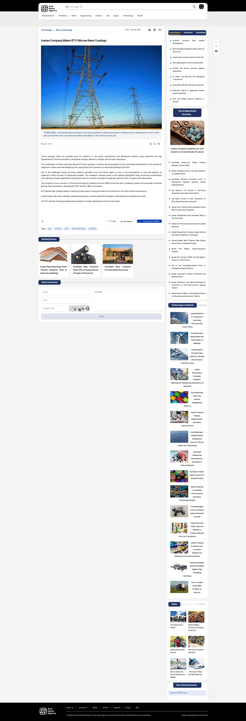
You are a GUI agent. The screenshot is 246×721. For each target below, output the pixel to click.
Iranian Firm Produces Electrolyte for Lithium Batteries (189, 225)
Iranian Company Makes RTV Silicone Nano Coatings (73, 41)
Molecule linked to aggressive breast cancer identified (188, 92)
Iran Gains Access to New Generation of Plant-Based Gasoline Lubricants (189, 200)
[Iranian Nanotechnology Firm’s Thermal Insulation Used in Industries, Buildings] (53, 254)
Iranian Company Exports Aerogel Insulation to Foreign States (189, 172)
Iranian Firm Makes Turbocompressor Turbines (189, 250)
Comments (201, 32)
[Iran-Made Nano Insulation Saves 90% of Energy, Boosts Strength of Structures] (85, 254)
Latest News (174, 32)
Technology (46, 30)
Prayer (128, 707)
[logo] (52, 8)
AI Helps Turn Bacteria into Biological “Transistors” (188, 78)
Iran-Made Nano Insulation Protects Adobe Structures (118, 268)
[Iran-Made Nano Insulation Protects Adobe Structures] (118, 254)
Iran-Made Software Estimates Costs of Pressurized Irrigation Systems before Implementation (189, 182)
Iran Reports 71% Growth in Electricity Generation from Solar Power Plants (189, 192)
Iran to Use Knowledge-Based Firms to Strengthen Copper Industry (189, 267)
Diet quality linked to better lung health (188, 63)
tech (66, 228)
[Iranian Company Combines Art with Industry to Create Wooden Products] (187, 133)
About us (70, 707)
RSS (137, 707)
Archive (106, 707)
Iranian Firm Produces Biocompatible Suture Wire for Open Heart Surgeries (189, 208)
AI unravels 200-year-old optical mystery (188, 85)
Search (95, 707)
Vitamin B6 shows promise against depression (188, 70)
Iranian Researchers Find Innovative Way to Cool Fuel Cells (189, 217)
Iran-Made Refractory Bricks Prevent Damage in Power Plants (189, 164)
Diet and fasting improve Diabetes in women (188, 100)
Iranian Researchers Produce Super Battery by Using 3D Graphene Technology (189, 233)
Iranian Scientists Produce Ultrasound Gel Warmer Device (189, 275)
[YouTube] (216, 51)
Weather (117, 707)
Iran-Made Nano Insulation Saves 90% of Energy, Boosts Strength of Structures (85, 270)
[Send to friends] (159, 30)
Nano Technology (64, 30)
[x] (216, 46)
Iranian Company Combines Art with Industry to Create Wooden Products (187, 150)
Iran (49, 228)
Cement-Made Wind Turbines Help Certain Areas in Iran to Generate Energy (189, 242)
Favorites (188, 32)
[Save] (154, 30)
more (201, 305)
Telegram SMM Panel (178, 693)
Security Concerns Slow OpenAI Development (188, 42)
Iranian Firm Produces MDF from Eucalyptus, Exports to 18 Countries (189, 258)
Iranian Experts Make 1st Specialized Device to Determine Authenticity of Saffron (189, 295)
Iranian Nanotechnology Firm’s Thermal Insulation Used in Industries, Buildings (53, 270)
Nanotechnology (78, 228)
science (58, 228)
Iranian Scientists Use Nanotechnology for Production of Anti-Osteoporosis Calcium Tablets (189, 285)
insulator (92, 228)
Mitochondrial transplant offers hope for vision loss (188, 50)
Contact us (83, 707)
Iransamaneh (203, 715)
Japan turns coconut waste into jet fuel (188, 57)
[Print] (149, 30)
